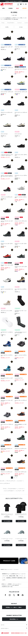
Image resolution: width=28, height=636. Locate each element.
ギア (23, 490)
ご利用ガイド (3, 584)
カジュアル (2, 480)
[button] (7, 26)
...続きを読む (15, 19)
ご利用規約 (9, 584)
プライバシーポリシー (17, 584)
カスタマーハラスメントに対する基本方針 (10, 585)
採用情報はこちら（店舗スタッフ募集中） (14, 607)
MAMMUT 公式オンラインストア (6, 569)
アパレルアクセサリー (10, 22)
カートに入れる (7, 521)
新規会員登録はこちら (14, 619)
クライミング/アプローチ (5, 483)
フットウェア (18, 490)
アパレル (2, 22)
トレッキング (19, 480)
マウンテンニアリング (10, 480)
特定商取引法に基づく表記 (7, 586)
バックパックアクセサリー (9, 490)
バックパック (19, 22)
